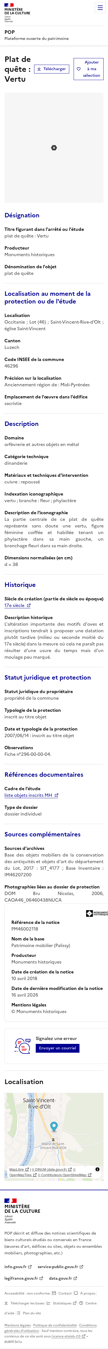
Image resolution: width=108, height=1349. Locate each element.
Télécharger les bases (27, 1303)
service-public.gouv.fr (58, 1267)
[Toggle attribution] (97, 1169)
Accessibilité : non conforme (27, 1293)
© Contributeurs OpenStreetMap (62, 1174)
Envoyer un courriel (57, 1048)
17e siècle (14, 605)
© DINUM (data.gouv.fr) (49, 1169)
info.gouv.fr (15, 1267)
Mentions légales (17, 1325)
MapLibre (16, 1169)
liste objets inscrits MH (28, 795)
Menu (100, 7)
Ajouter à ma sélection (91, 68)
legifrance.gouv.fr (21, 1278)
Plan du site (32, 1313)
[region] (54, 1137)
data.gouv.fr (60, 1278)
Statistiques (62, 1303)
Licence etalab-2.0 (66, 1336)
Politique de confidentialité (55, 1325)
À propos (87, 1293)
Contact (65, 1293)
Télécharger (54, 69)
